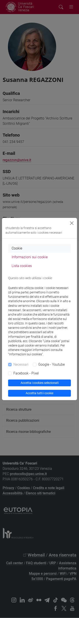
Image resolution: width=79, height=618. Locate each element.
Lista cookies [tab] (22, 266)
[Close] (71, 223)
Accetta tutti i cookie (39, 393)
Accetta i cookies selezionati (40, 383)
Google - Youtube (51, 364)
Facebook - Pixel (26, 373)
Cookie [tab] (17, 248)
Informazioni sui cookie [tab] (30, 257)
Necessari (21, 364)
